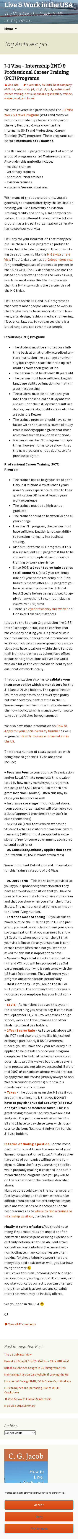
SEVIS (11, 1004)
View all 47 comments (22, 1324)
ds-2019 (47, 85)
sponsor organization (47, 94)
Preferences (39, 1529)
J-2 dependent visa (59, 259)
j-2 (37, 89)
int (13, 89)
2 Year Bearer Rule (21, 1030)
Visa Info (13, 85)
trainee (67, 94)
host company (62, 85)
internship (23, 89)
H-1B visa (54, 254)
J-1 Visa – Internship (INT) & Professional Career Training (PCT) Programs (36, 72)
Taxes (11, 1092)
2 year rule (33, 85)
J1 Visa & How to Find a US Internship (28, 1399)
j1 (41, 89)
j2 (45, 89)
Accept (39, 1505)
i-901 (7, 89)
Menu (8, 28)
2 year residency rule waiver (48, 609)
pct (50, 89)
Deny (39, 1517)
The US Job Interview (18, 1354)
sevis (28, 94)
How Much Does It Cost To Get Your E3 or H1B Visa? (36, 1361)
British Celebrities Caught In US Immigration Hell (35, 1368)
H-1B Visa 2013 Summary (20, 1406)
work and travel (24, 98)
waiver (8, 98)
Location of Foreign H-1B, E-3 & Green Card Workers (37, 1381)
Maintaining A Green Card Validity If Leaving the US (36, 1374)
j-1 (32, 89)
